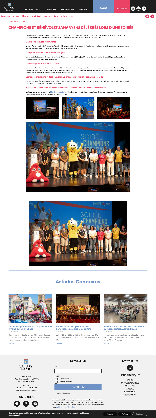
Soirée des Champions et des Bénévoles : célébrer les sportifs (73, 327)
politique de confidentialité (65, 407)
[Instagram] (26, 404)
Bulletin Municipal (66, 381)
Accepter (110, 414)
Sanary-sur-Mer (7, 16)
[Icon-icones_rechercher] (144, 8)
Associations (14, 22)
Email (56, 366)
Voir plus (11, 344)
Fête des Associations (58, 92)
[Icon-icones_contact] (133, 8)
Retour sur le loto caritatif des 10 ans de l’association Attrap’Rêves (124, 327)
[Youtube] (35, 404)
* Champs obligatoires (62, 393)
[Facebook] (17, 404)
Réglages (139, 414)
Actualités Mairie (65, 378)
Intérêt (56, 376)
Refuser (125, 414)
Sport (18, 16)
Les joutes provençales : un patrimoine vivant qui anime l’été (30, 327)
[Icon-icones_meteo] (138, 8)
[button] (147, 16)
